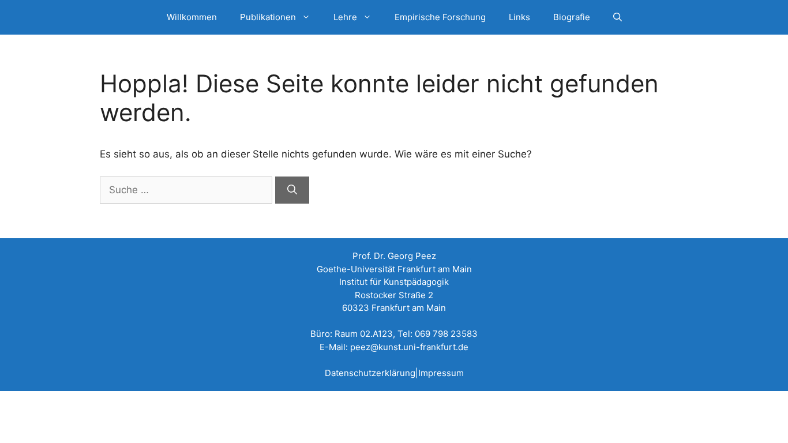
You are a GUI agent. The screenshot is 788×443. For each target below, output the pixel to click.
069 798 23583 (446, 333)
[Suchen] (292, 190)
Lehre (345, 17)
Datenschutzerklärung (370, 372)
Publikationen (268, 17)
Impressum (441, 372)
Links (519, 17)
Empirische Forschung (440, 17)
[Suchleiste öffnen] (617, 17)
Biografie (571, 17)
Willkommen (192, 17)
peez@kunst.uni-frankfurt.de (409, 346)
